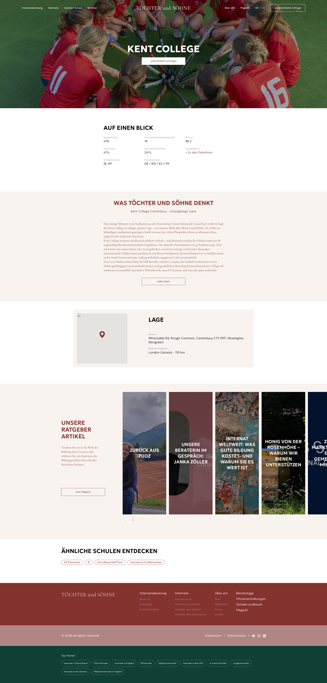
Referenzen (221, 604)
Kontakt (219, 614)
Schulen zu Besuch (249, 604)
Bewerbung (146, 604)
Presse (218, 609)
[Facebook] (253, 635)
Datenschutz (237, 635)
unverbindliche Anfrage (288, 7)
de (256, 7)
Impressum (213, 635)
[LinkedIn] (264, 635)
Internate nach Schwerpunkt (190, 614)
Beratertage (245, 593)
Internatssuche (183, 599)
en (263, 7)
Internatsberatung (153, 593)
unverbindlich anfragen (164, 60)
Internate (53, 7)
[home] (163, 8)
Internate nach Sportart (188, 609)
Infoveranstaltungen (251, 599)
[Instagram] (259, 635)
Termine (92, 7)
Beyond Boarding (149, 609)
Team (218, 599)
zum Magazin (83, 491)
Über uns (230, 7)
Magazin (245, 7)
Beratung (145, 599)
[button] (32, 8)
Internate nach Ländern (187, 604)
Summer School (73, 7)
